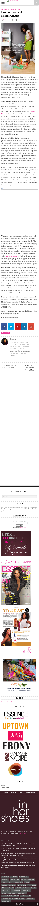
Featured (33, 888)
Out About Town (8, 368)
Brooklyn (27, 882)
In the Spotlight (30, 792)
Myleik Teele (26, 888)
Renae (5, 20)
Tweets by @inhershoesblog (8, 702)
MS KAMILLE (22, 833)
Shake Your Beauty (25, 896)
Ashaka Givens (19, 882)
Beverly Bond (11, 893)
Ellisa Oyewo (14, 877)
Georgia (11, 882)
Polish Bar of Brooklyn (27, 879)
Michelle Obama (6, 901)
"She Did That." (6, 890)
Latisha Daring (32, 885)
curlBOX (16, 896)
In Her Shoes (5, 879)
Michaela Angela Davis (8, 888)
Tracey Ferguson (21, 893)
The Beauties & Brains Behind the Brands (13, 898)
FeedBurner (23, 527)
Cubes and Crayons (12, 256)
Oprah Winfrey (30, 898)
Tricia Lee (4, 882)
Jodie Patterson (15, 879)
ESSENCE (4, 893)
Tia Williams (12, 885)
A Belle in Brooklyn (7, 896)
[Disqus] (19, 400)
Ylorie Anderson (26, 890)
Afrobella (18, 888)
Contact (13, 792)
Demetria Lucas (22, 885)
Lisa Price (4, 885)
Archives (3, 785)
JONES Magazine (16, 890)
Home (20, 792)
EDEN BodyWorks (23, 877)
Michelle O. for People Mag (29, 369)
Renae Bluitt (5, 877)
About (6, 792)
